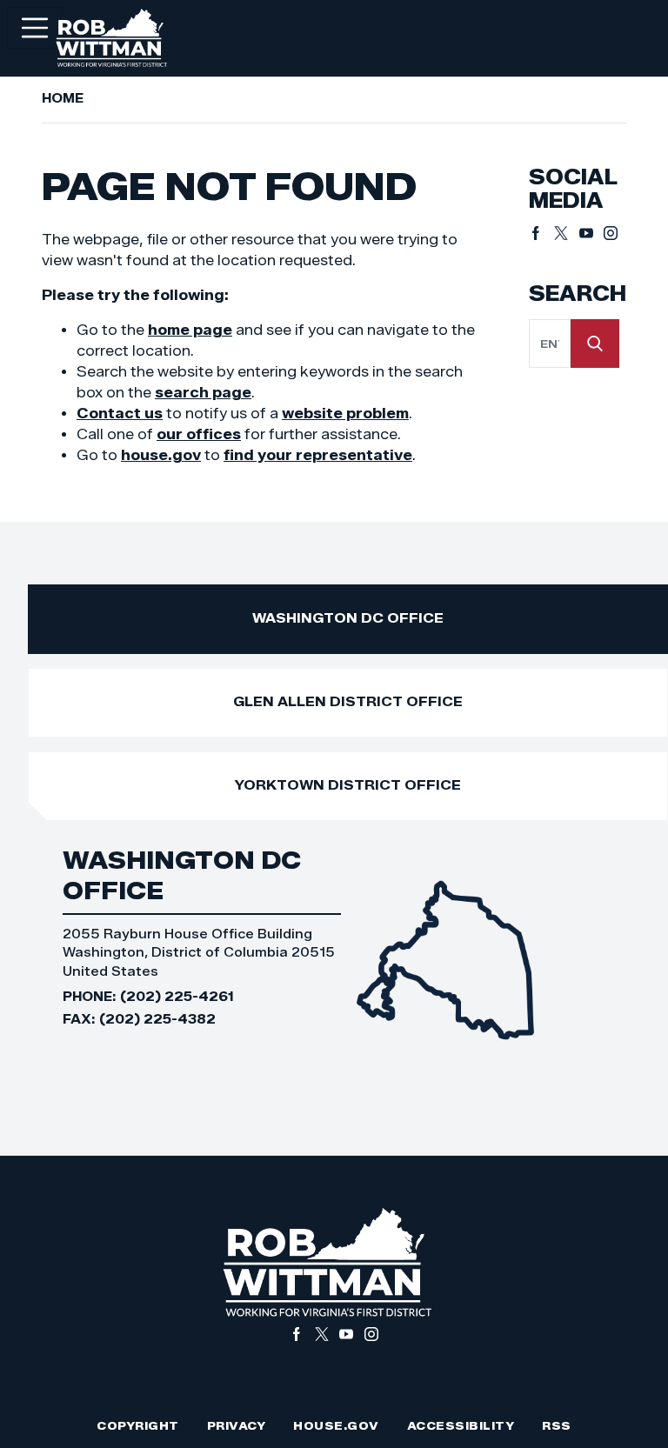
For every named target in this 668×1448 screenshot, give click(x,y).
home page (190, 330)
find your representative (318, 455)
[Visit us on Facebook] (541, 233)
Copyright (138, 1425)
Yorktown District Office (348, 785)
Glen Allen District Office (348, 701)
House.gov (336, 1425)
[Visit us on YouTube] (592, 233)
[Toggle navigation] (35, 28)
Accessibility (461, 1425)
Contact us (120, 413)
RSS (556, 1425)
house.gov (161, 455)
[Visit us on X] (566, 233)
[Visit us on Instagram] (611, 233)
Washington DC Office (348, 618)
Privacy (236, 1425)
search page (203, 392)
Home (63, 98)
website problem (345, 413)
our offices (199, 434)
